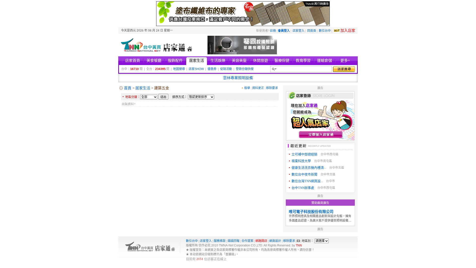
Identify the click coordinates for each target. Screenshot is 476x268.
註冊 (273, 31)
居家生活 (142, 88)
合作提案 (247, 241)
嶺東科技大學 (301, 161)
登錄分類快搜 (245, 69)
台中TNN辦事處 (303, 188)
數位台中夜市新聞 (304, 174)
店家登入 (298, 31)
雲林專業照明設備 (238, 78)
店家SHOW (196, 69)
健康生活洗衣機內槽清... (309, 167)
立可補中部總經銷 (304, 154)
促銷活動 (226, 69)
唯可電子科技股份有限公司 (311, 212)
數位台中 (325, 31)
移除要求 (272, 88)
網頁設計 (275, 241)
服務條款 (220, 241)
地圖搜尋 (179, 69)
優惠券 (212, 69)
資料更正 (258, 88)
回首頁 (311, 31)
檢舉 (247, 88)
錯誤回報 (233, 241)
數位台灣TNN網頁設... (307, 181)
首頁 (127, 88)
